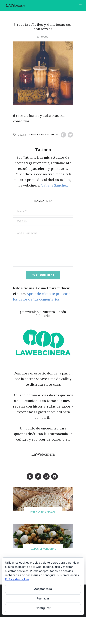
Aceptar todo (43, 588)
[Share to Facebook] (63, 135)
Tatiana (43, 149)
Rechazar (43, 598)
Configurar (43, 608)
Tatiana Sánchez (54, 185)
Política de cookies (17, 579)
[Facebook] (30, 476)
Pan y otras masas (43, 511)
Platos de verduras (43, 548)
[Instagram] (46, 476)
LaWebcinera (15, 5)
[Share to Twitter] (70, 135)
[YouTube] (54, 476)
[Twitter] (38, 476)
